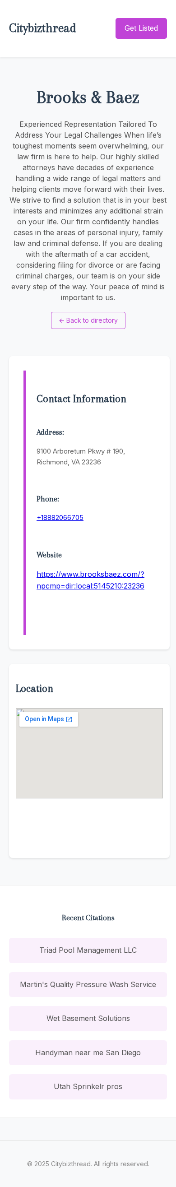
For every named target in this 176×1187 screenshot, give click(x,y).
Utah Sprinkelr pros (88, 1086)
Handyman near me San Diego (88, 1052)
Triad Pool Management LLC (88, 950)
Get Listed (141, 27)
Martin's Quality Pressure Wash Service (88, 984)
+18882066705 (60, 517)
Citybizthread (42, 28)
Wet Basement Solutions (88, 1018)
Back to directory (88, 320)
